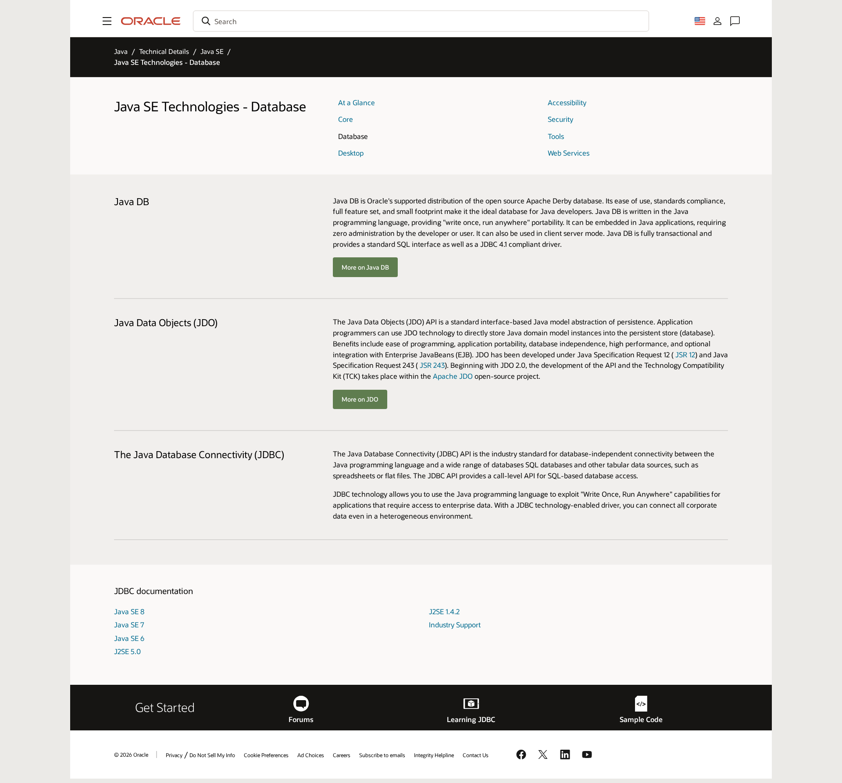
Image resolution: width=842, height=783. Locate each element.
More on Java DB (365, 267)
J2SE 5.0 (127, 651)
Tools (556, 136)
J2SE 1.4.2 (444, 611)
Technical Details (164, 51)
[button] (107, 21)
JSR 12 (685, 354)
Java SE (212, 51)
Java (121, 51)
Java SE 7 (129, 624)
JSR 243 (432, 365)
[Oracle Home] (150, 21)
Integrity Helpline (434, 754)
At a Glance (356, 102)
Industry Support (455, 624)
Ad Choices (310, 754)
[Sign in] (717, 21)
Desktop (351, 152)
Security (560, 119)
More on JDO (360, 399)
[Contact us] (735, 21)
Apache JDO (453, 376)
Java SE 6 (129, 638)
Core (345, 119)
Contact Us (476, 754)
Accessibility (567, 102)
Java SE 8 (129, 611)
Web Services (568, 152)
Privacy (174, 754)
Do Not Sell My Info (212, 754)
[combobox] (421, 21)
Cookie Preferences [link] (266, 754)
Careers (341, 754)
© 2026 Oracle (131, 754)
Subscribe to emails (382, 754)
